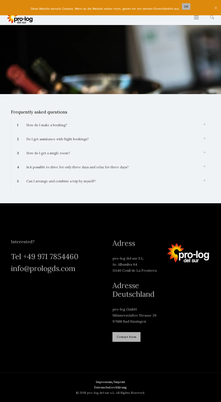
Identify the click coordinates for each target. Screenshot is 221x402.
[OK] (215, 8)
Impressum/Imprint (110, 382)
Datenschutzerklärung (110, 387)
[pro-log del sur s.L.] (19, 17)
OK (186, 6)
